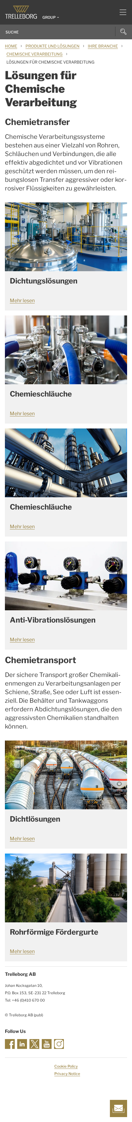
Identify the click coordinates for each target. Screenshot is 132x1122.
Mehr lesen (22, 300)
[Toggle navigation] (120, 12)
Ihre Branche (103, 46)
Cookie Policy (66, 1066)
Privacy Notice (67, 1073)
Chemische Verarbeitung (34, 54)
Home (11, 46)
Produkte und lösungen (52, 46)
